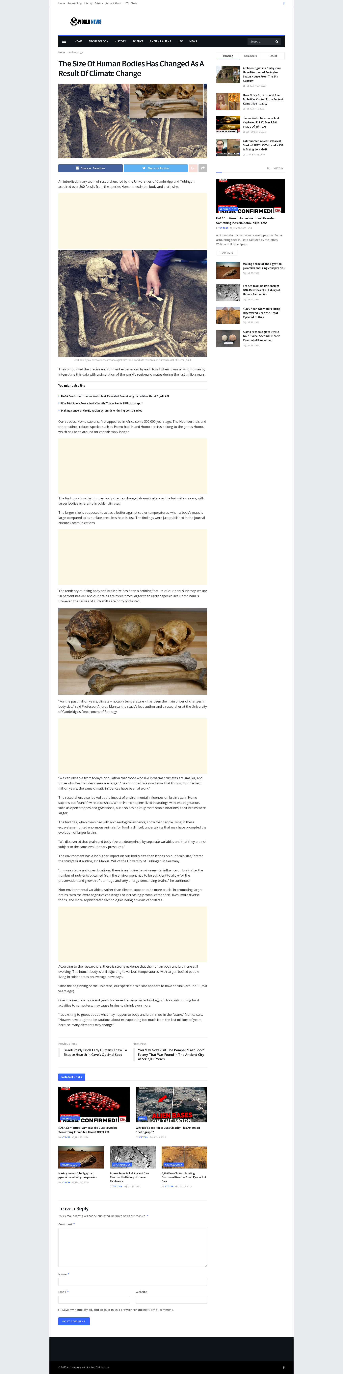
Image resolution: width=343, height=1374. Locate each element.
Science (99, 3)
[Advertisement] (132, 221)
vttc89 (66, 1137)
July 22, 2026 (81, 1137)
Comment (66, 1224)
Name (63, 1274)
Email (63, 1292)
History (88, 3)
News (134, 3)
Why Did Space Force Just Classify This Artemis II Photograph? (102, 403)
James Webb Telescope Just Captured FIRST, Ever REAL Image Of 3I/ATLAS (261, 122)
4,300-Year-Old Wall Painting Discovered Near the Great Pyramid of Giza (184, 1177)
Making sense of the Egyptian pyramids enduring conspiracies (101, 410)
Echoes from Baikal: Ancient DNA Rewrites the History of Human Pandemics (129, 1177)
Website (141, 1292)
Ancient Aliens (113, 3)
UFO (126, 3)
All (269, 168)
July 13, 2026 (158, 1137)
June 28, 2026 (81, 1182)
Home (61, 3)
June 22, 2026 (133, 1186)
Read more (226, 252)
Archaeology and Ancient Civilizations (88, 1367)
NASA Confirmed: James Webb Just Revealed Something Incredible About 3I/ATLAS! (115, 396)
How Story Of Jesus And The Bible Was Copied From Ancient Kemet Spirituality (263, 99)
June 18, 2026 (184, 1186)
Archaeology (75, 3)
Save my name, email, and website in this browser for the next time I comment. (118, 1310)
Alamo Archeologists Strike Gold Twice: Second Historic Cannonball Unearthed (261, 336)
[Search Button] (277, 41)
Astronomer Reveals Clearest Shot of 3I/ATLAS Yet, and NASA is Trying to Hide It (263, 145)
